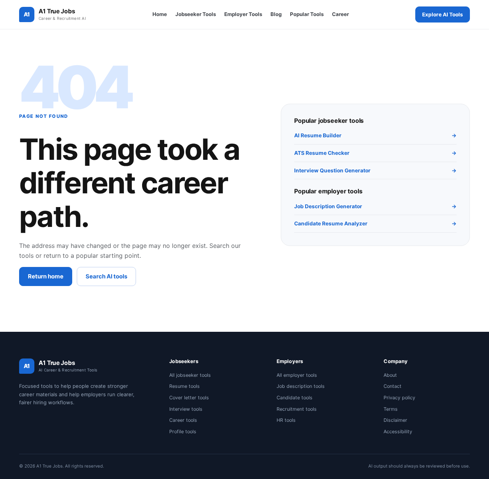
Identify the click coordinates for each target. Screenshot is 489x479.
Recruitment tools (297, 409)
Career (340, 14)
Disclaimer (395, 420)
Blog (276, 14)
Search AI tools (106, 276)
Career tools (183, 420)
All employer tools (297, 375)
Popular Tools (307, 14)
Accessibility (398, 431)
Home (159, 14)
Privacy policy (399, 397)
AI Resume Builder (375, 135)
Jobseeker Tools (195, 14)
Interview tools (185, 409)
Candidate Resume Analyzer (375, 223)
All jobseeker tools (190, 375)
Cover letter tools (189, 397)
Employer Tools (243, 14)
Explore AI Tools (442, 14)
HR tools (286, 420)
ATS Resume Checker (375, 153)
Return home (45, 276)
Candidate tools (295, 397)
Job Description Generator (375, 206)
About (390, 375)
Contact (393, 386)
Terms (391, 409)
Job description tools (301, 386)
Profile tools (182, 431)
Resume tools (184, 386)
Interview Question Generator (375, 170)
